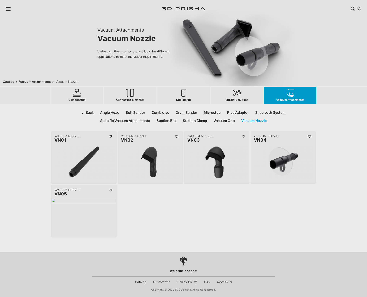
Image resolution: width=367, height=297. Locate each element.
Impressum (224, 282)
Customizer (161, 282)
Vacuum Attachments (35, 81)
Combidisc (160, 112)
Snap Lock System (270, 112)
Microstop (212, 112)
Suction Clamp (195, 121)
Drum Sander (186, 112)
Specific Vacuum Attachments (125, 121)
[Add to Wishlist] (110, 136)
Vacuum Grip (224, 121)
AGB (207, 282)
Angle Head (109, 112)
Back (89, 112)
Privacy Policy (186, 282)
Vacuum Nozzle (254, 121)
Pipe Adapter (238, 112)
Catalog (8, 81)
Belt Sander (135, 112)
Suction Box (166, 121)
